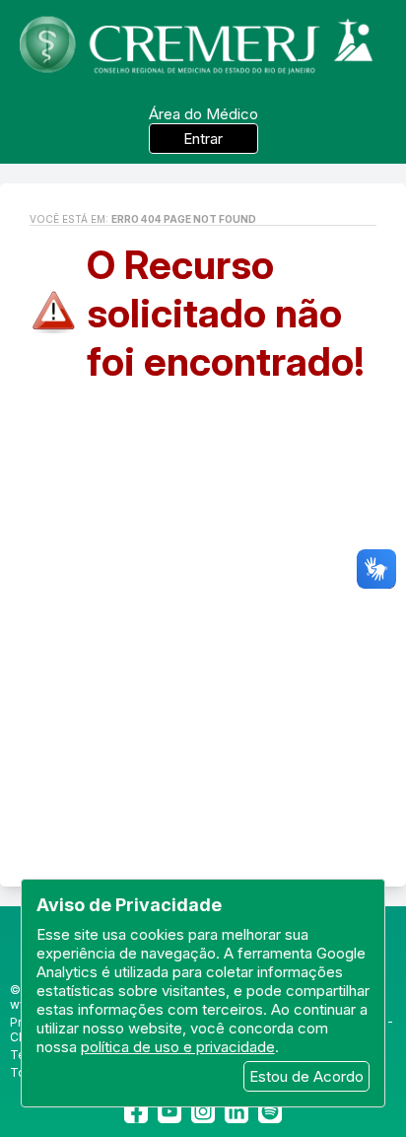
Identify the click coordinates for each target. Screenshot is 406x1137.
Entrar (203, 138)
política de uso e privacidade (178, 1046)
